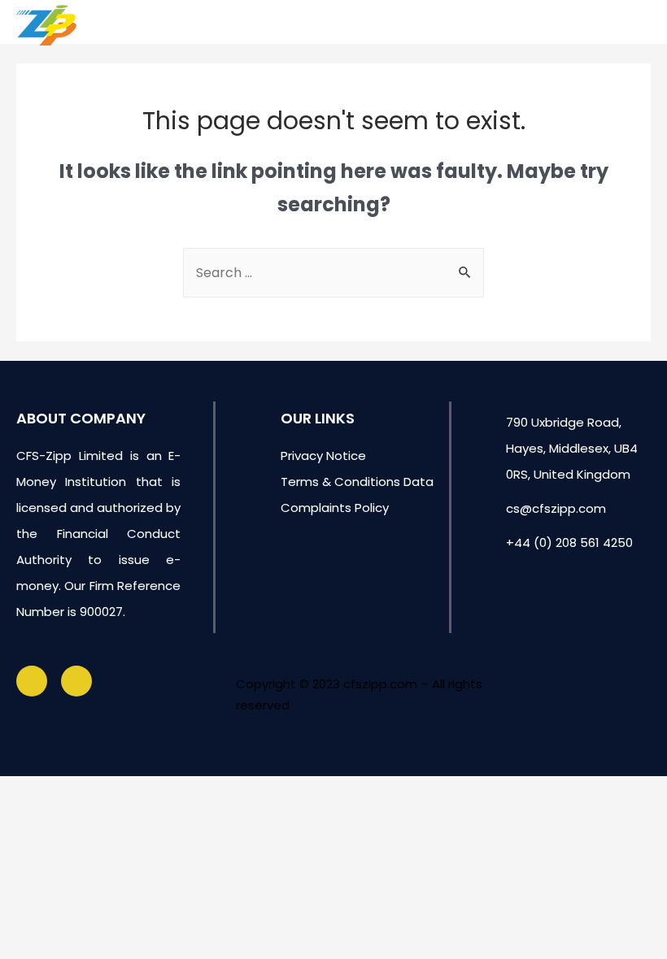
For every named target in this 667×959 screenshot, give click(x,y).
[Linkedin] (76, 681)
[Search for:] (333, 272)
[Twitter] (31, 681)
